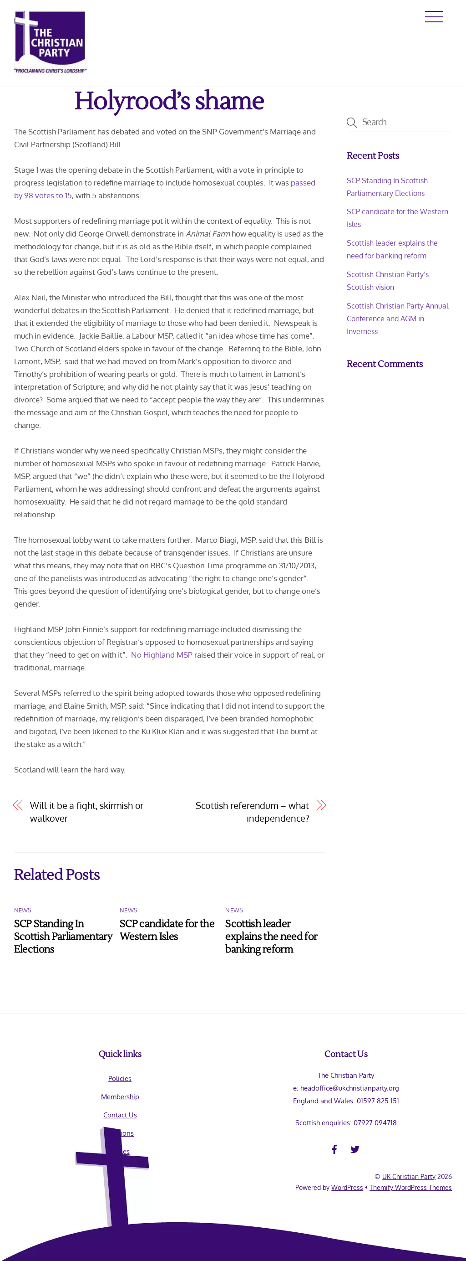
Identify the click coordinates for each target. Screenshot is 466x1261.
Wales (120, 1151)
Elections (120, 1132)
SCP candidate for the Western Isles (167, 930)
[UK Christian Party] (50, 69)
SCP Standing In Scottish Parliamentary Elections (63, 936)
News (23, 910)
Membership (120, 1096)
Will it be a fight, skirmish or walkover (86, 812)
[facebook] (334, 1147)
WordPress (347, 1187)
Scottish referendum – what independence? (252, 812)
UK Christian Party (409, 1176)
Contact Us (120, 1114)
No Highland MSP (161, 654)
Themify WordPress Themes (411, 1187)
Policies (120, 1078)
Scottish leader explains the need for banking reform (271, 936)
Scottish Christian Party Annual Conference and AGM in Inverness (397, 318)
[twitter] (355, 1147)
